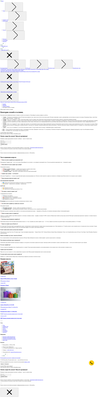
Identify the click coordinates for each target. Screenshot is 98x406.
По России (28, 68)
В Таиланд (24, 81)
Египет (5, 69)
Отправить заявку (4, 144)
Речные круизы (26, 71)
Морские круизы (19, 71)
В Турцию (7, 81)
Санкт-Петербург (8, 70)
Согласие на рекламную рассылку (9, 339)
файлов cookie (27, 361)
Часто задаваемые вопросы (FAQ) (20, 102)
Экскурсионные (32, 71)
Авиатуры (2, 71)
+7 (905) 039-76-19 (4, 46)
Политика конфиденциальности (9, 336)
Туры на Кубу (33, 69)
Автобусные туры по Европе (10, 71)
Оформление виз (3, 91)
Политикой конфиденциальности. (36, 147)
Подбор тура (5, 21)
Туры (4, 10)
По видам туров (51, 68)
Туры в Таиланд (15, 69)
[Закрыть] (9, 392)
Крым (4, 70)
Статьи (5, 102)
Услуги (4, 30)
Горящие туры (5, 19)
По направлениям (4, 68)
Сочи (1, 70)
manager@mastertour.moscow (16, 352)
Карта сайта (5, 340)
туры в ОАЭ (9, 69)
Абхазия (13, 70)
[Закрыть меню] (9, 55)
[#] (14, 7)
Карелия (17, 70)
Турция (1, 69)
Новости (2, 102)
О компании (5, 40)
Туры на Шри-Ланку (40, 69)
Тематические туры (76, 68)
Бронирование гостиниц (12, 91)
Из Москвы (2, 81)
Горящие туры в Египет (13, 81)
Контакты (5, 41)
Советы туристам (10, 102)
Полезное (5, 39)
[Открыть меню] (9, 50)
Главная (4, 104)
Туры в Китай (27, 69)
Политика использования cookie (9, 337)
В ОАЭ (20, 81)
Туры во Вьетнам (21, 69)
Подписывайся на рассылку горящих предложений (10, 357)
